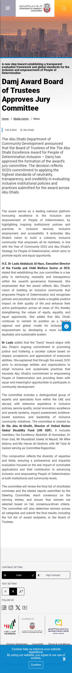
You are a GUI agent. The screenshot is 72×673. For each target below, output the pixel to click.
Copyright (37, 644)
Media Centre (21, 118)
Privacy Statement (17, 644)
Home (5, 118)
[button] (66, 326)
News (36, 118)
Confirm (36, 665)
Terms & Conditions (59, 644)
